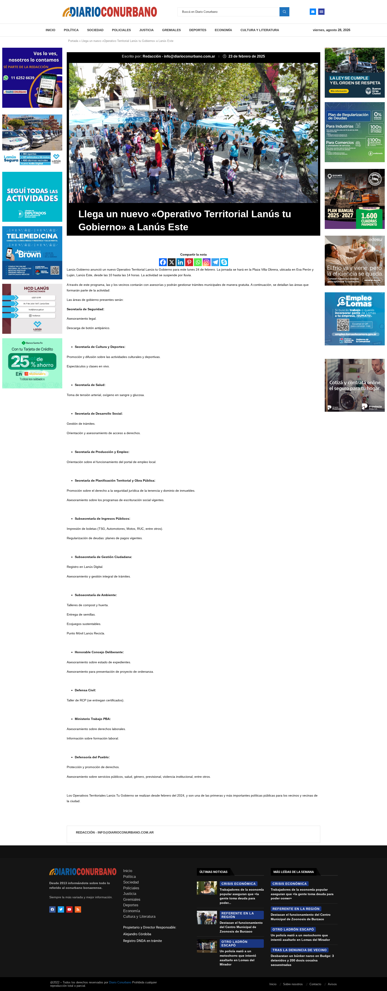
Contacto (315, 984)
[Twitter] (61, 909)
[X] (172, 262)
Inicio (50, 30)
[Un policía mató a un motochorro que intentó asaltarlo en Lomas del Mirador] (207, 946)
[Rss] (78, 909)
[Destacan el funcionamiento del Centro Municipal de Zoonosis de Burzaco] (207, 917)
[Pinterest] (189, 262)
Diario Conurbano (120, 982)
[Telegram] (215, 262)
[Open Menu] (321, 12)
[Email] (313, 12)
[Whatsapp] (198, 262)
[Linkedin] (180, 262)
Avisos (332, 984)
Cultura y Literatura (260, 30)
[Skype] (224, 262)
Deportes (197, 30)
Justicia (146, 30)
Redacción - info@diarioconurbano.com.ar (179, 56)
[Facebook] (163, 262)
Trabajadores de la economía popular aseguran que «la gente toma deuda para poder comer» (302, 894)
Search (284, 11)
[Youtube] (69, 909)
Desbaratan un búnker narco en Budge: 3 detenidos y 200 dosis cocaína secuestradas (302, 960)
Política (71, 30)
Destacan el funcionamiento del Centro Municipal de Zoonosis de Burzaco (241, 927)
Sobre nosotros (293, 984)
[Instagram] (207, 262)
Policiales (121, 30)
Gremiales (171, 30)
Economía (223, 30)
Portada (73, 41)
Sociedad (95, 30)
